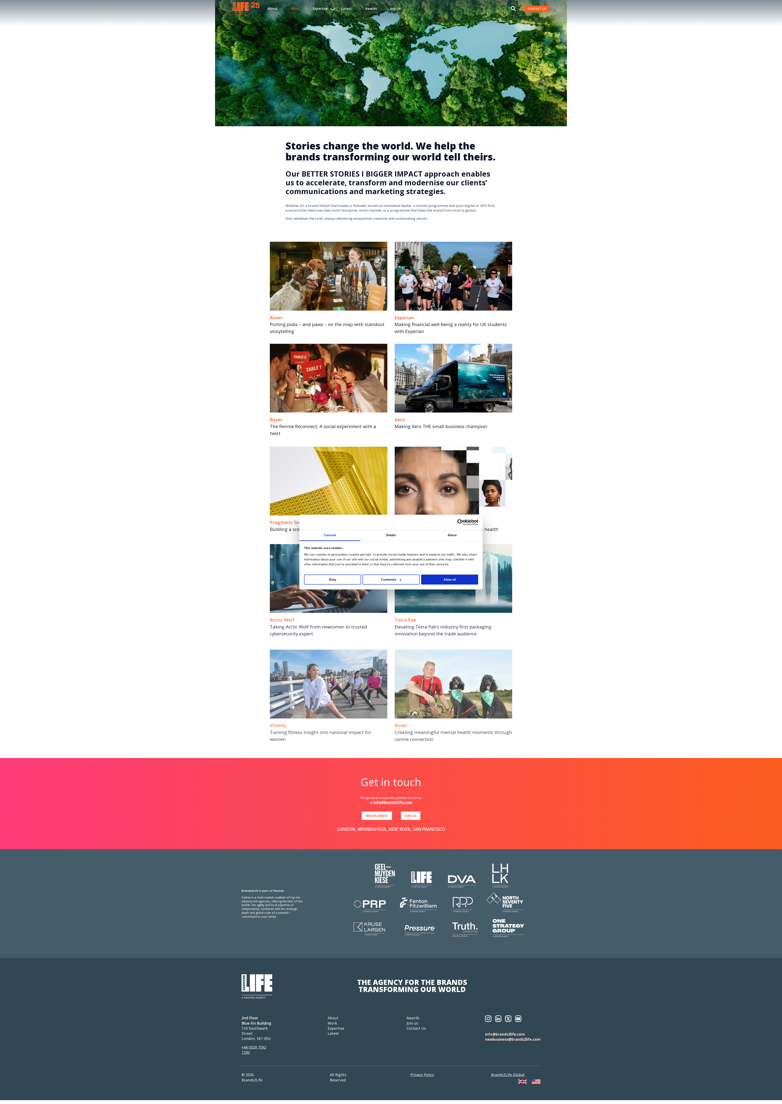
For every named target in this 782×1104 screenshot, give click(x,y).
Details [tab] (391, 535)
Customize (388, 579)
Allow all (450, 579)
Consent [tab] (330, 535)
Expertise (336, 1028)
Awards (371, 8)
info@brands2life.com (393, 802)
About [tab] (452, 535)
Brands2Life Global (507, 1074)
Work (295, 8)
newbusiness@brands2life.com (512, 1039)
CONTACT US (537, 9)
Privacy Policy (422, 1074)
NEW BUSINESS (377, 816)
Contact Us (416, 1028)
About (273, 8)
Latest (346, 8)
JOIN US (410, 816)
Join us (395, 8)
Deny (332, 579)
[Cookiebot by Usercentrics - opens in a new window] (460, 522)
